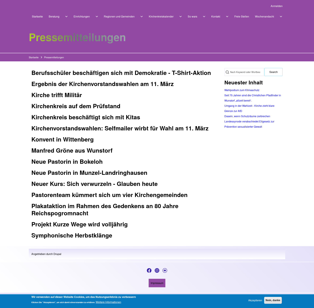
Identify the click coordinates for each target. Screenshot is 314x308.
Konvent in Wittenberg (62, 139)
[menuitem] (276, 6)
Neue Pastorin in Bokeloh (67, 161)
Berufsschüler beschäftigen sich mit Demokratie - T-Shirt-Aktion (121, 72)
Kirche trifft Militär (56, 94)
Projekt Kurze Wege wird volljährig (79, 224)
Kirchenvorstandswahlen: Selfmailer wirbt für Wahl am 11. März (120, 128)
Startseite (34, 57)
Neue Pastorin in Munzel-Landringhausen (89, 172)
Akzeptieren (255, 300)
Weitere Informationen (108, 302)
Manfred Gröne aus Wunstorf (72, 150)
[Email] (165, 270)
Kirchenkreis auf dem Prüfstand (75, 106)
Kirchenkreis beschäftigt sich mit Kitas (85, 117)
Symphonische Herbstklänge (71, 235)
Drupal (57, 254)
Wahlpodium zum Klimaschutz (241, 90)
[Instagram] (157, 270)
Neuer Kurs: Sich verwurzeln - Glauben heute (94, 183)
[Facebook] (149, 270)
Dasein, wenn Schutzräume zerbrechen (247, 116)
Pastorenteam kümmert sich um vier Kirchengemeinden (109, 194)
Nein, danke (273, 300)
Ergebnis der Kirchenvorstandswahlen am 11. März (102, 83)
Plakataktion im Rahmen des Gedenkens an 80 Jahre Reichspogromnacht (104, 209)
